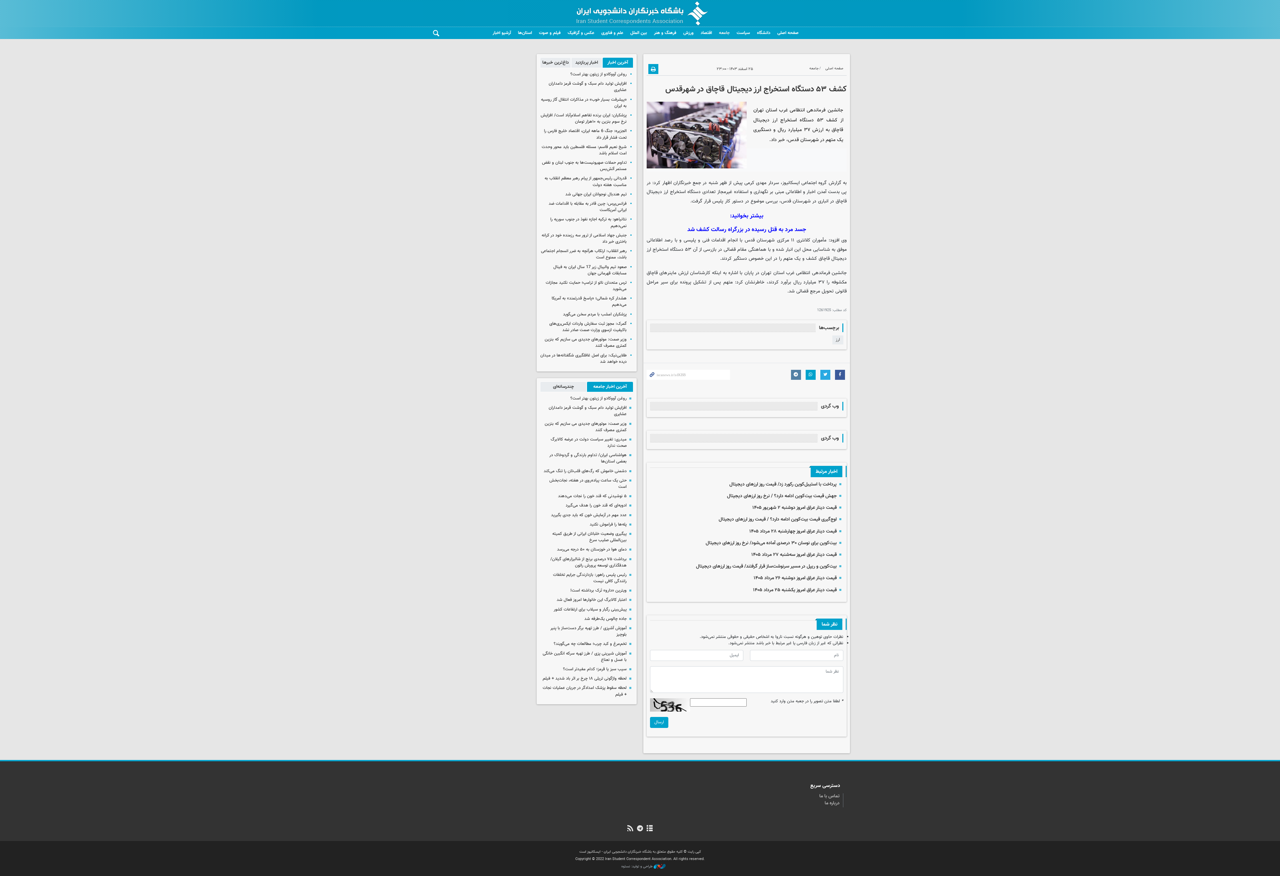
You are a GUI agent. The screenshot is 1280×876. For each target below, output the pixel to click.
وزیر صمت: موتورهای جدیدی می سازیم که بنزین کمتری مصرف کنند (586, 342)
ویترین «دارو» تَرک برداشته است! (598, 590)
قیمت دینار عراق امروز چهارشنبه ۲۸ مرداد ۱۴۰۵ (793, 531)
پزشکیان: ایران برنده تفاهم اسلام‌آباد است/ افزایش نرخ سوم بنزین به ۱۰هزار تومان (584, 118)
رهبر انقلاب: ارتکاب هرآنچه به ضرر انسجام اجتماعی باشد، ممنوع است (584, 254)
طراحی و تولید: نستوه (637, 866)
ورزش (688, 33)
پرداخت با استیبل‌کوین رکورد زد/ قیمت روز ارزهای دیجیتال (783, 484)
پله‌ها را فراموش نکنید (608, 524)
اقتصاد (706, 33)
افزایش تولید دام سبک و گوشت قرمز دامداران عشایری (588, 86)
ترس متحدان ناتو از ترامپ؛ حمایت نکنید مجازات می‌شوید (586, 285)
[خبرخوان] (630, 829)
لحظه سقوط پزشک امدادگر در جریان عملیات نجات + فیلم (585, 691)
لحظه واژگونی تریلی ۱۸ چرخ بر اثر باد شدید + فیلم (585, 678)
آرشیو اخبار (502, 33)
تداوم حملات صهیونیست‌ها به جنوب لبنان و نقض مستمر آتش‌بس (584, 165)
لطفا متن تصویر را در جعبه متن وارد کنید (807, 701)
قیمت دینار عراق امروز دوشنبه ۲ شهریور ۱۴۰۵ (794, 508)
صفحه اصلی (788, 33)
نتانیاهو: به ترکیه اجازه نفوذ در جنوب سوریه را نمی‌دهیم (588, 222)
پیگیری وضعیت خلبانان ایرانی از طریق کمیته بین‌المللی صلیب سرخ (589, 537)
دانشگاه (763, 33)
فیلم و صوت (550, 33)
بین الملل (638, 33)
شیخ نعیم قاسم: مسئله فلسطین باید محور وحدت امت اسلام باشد (584, 150)
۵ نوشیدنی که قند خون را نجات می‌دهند (592, 496)
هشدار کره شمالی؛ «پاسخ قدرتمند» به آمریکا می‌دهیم (589, 301)
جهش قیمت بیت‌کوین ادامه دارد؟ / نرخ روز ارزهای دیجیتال (782, 496)
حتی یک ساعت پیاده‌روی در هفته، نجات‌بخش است (588, 483)
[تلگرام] (640, 829)
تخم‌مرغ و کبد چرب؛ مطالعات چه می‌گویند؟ (590, 644)
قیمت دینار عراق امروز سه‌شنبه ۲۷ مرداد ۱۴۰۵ (794, 555)
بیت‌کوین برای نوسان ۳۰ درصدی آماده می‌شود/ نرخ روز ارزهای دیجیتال (771, 543)
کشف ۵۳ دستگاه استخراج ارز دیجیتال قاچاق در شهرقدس (756, 89)
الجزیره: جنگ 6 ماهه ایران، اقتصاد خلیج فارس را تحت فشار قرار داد (585, 134)
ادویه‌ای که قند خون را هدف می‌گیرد (596, 505)
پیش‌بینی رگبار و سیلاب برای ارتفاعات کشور (590, 609)
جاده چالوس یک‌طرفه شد (605, 619)
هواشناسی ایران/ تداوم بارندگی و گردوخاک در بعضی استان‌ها (588, 458)
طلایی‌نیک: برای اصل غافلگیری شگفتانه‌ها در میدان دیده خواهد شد (583, 358)
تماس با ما (829, 796)
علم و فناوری (612, 33)
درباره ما (832, 803)
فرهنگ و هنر (665, 33)
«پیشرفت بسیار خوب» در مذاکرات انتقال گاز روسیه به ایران (584, 102)
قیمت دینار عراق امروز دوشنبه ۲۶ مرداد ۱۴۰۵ (795, 578)
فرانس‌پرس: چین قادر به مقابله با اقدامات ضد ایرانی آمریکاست (588, 206)
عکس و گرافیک (581, 33)
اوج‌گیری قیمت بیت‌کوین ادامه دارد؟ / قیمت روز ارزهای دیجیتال (778, 519)
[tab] (617, 62)
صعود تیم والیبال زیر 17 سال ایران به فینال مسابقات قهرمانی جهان (590, 270)
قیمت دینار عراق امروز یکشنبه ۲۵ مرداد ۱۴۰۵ (795, 590)
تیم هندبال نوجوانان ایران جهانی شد (596, 194)
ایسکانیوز (791, 183)
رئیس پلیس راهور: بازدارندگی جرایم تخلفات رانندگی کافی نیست (590, 578)
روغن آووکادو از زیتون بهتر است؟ (598, 74)
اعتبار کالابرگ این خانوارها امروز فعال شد (592, 600)
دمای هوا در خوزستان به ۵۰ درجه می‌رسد (592, 549)
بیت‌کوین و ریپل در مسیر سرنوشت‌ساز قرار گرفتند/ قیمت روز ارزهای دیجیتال (766, 566)
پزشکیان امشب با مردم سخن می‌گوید (595, 314)
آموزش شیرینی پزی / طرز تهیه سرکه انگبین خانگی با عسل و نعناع (585, 656)
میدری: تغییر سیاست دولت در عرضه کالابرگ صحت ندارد (589, 442)
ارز (838, 339)
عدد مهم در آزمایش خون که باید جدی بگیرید (589, 515)
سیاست (743, 33)
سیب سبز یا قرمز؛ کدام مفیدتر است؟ (595, 669)
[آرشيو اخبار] (650, 829)
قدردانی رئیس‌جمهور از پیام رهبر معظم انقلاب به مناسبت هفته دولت (586, 181)
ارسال (659, 722)
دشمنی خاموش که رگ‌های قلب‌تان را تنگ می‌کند (585, 471)
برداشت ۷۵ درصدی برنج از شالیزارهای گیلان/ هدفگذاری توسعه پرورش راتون (588, 562)
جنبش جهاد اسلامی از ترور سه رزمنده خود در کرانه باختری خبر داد (584, 238)
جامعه (724, 33)
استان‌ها (525, 33)
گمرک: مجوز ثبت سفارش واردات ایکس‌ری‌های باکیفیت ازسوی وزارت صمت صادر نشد (588, 326)
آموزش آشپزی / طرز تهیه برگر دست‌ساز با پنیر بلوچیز (588, 631)
